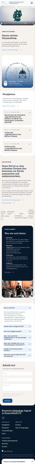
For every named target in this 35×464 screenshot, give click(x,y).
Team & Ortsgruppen (22, 428)
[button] (17, 308)
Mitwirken (5, 443)
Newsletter (5, 428)
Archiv (4, 433)
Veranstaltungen (7, 430)
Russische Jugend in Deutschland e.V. (16, 412)
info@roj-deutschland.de (10, 441)
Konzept (18, 425)
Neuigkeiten (6, 425)
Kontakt (4, 446)
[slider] (15, 23)
